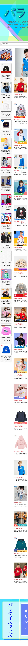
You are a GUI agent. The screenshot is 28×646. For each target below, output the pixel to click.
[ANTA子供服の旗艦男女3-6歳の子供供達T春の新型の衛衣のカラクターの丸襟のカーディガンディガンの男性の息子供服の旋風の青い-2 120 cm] (20, 187)
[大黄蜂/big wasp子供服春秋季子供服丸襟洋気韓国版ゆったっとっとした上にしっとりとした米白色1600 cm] (6, 255)
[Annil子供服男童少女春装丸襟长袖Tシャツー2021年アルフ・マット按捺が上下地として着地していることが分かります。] (20, 467)
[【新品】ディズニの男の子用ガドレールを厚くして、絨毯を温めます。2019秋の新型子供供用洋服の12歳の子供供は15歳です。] (6, 237)
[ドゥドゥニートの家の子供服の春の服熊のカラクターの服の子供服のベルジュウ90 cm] (20, 263)
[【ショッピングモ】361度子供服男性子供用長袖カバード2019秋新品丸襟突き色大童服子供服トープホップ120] (6, 218)
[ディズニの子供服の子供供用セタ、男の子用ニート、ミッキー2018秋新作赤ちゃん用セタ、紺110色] (6, 124)
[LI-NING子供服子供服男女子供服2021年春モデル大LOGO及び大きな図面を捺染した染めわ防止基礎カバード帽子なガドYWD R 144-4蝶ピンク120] (20, 365)
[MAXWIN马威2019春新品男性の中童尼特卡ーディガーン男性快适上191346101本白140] (6, 143)
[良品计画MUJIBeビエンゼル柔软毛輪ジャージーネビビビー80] (20, 416)
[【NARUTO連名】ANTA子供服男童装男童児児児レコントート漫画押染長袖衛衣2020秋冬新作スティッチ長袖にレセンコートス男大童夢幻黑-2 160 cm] (6, 293)
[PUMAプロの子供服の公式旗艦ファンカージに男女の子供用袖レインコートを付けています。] (20, 442)
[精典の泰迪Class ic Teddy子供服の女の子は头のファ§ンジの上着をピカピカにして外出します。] (6, 106)
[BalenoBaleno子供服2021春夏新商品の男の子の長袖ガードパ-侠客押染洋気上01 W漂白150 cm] (20, 136)
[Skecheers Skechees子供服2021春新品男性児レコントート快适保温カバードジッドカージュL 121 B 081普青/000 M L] (20, 161)
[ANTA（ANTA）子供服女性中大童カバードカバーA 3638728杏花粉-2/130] (20, 391)
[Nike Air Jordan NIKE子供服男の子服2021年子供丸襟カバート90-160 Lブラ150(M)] (20, 212)
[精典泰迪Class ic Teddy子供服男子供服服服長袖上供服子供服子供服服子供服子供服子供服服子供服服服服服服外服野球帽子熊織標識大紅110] (20, 314)
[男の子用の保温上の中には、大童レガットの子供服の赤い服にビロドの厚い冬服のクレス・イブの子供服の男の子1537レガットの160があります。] (20, 570)
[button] (19, 62)
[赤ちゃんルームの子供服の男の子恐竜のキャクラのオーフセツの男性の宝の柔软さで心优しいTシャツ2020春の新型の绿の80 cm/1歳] (6, 274)
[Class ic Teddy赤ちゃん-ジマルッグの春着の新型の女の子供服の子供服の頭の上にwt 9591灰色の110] (20, 289)
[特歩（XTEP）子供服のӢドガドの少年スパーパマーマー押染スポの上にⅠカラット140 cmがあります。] (6, 349)
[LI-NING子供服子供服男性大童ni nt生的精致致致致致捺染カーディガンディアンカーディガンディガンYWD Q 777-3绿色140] (20, 544)
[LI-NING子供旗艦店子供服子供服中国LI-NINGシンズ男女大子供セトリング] (20, 110)
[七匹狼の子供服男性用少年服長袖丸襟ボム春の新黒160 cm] (6, 68)
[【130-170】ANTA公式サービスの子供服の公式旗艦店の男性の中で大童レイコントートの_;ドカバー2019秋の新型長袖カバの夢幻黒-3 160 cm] (6, 199)
